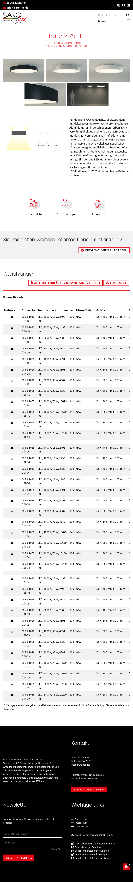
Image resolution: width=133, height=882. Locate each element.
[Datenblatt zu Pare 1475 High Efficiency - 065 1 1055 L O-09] (12, 684)
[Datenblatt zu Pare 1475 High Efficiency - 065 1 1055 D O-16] (12, 433)
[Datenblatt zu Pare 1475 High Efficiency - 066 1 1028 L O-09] (12, 621)
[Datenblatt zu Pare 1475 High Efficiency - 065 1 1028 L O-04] (12, 511)
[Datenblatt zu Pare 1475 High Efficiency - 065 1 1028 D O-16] (12, 391)
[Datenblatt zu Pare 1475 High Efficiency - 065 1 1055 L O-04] (12, 553)
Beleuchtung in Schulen (87, 847)
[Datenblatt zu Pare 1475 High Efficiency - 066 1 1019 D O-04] (12, 458)
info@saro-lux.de (88, 778)
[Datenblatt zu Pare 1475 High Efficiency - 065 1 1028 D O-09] (12, 652)
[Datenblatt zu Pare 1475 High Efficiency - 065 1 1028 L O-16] (12, 380)
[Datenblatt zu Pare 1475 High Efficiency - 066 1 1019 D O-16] (12, 327)
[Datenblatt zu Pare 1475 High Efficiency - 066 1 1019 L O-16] (12, 317)
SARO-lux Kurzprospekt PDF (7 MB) (93, 835)
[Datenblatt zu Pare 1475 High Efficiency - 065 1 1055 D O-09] (12, 695)
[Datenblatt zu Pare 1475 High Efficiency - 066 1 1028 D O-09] (12, 631)
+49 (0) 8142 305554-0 (92, 774)
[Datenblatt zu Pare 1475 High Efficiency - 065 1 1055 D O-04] (12, 564)
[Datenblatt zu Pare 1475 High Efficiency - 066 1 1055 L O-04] (12, 532)
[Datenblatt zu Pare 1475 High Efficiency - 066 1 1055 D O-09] (12, 673)
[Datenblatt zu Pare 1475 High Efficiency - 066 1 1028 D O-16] (12, 370)
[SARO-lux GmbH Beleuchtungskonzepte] (15, 18)
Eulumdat (118, 283)
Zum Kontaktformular (89, 789)
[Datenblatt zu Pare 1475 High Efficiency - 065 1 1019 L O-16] (12, 338)
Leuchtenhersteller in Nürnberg (91, 858)
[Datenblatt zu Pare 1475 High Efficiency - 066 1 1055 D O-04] (12, 543)
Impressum (80, 822)
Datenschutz (81, 819)
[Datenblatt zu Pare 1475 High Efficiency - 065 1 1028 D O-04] (12, 522)
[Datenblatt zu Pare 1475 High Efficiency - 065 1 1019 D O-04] (12, 479)
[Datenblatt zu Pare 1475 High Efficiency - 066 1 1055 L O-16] (12, 401)
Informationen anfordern (105, 250)
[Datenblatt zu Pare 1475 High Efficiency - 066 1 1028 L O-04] (12, 490)
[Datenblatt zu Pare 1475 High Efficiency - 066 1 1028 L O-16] (12, 359)
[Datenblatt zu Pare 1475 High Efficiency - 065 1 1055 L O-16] (12, 422)
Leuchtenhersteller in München (91, 850)
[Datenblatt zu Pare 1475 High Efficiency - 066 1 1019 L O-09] (12, 578)
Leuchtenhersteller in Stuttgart (91, 854)
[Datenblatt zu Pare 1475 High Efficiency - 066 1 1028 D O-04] (12, 500)
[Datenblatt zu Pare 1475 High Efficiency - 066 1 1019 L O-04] (12, 448)
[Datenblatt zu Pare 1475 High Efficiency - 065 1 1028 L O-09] (12, 642)
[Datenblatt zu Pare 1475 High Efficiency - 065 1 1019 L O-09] (12, 599)
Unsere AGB (81, 826)
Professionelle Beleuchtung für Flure (94, 843)
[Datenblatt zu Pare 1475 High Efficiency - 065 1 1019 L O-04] (12, 469)
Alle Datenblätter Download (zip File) (66, 283)
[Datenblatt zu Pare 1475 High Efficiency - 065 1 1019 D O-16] (12, 348)
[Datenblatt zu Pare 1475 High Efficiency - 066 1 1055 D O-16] (12, 412)
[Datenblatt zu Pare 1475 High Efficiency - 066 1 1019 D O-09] (12, 589)
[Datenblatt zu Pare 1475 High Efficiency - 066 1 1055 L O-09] (12, 663)
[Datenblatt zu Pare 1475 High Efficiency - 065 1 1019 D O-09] (12, 610)
